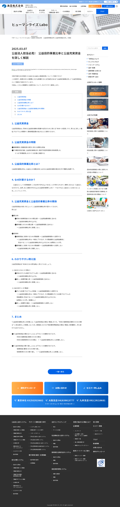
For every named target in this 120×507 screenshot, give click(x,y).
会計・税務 (91, 68)
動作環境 (15, 454)
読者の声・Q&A (93, 77)
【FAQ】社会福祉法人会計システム (39, 443)
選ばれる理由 (18, 11)
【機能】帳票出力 (17, 433)
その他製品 (66, 11)
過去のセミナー (99, 434)
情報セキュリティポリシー (82, 445)
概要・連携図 (56, 474)
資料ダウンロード (95, 6)
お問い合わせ (109, 6)
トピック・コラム (94, 65)
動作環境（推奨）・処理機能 (37, 455)
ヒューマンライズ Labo (23, 38)
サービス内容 (56, 430)
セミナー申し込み (94, 388)
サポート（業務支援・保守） (54, 11)
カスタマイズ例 (17, 451)
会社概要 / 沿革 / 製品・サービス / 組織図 (81, 434)
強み (54, 427)
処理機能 (32, 463)
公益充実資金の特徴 (24, 100)
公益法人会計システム (30, 11)
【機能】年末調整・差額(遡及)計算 (17, 475)
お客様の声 (16, 443)
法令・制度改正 (93, 74)
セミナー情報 (97, 426)
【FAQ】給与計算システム (36, 440)
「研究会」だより (93, 59)
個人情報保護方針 (79, 442)
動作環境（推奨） (34, 460)
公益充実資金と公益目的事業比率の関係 (30, 108)
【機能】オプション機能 (19, 440)
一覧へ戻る (60, 371)
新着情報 (65, 6)
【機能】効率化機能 (18, 436)
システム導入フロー (35, 427)
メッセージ (78, 431)
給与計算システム (42, 11)
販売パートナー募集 (80, 455)
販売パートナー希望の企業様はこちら (91, 1)
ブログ (102, 11)
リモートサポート (110, 2)
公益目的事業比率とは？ (25, 102)
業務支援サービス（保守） (37, 430)
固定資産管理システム (59, 469)
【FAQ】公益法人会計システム (38, 436)
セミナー (90, 11)
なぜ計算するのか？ (24, 105)
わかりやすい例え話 (24, 111)
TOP (13, 38)
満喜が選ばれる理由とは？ (82, 422)
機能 (54, 443)
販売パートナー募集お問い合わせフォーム (81, 459)
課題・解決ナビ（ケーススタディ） (18, 447)
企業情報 (83, 6)
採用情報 (74, 6)
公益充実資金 (21, 97)
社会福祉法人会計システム (60, 435)
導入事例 (78, 11)
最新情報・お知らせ (94, 71)
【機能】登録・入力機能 (19, 430)
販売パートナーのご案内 (81, 451)
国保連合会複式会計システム (61, 452)
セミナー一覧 (98, 431)
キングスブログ (93, 62)
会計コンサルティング (59, 422)
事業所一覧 (78, 439)
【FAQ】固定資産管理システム (38, 449)
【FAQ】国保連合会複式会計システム (39, 446)
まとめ (19, 114)
